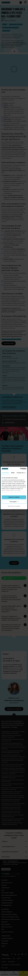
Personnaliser (13, 501)
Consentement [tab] (5, 472)
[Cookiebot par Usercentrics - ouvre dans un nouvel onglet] (20, 469)
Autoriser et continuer (14, 497)
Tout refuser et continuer (14, 506)
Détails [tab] (13, 472)
